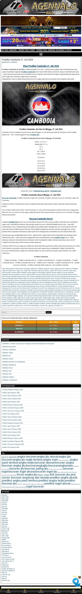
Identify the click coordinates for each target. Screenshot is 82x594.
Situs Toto (5, 534)
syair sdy (4, 563)
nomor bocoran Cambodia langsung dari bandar (37, 296)
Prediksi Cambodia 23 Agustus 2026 (12, 408)
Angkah (4, 539)
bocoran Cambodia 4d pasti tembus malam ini (15, 278)
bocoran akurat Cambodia (19, 272)
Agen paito (5, 520)
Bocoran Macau (6, 545)
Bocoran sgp (5, 530)
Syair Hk (4, 576)
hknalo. (41, 475)
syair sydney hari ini (8, 561)
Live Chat (73, 592)
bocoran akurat (6, 272)
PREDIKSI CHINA (7, 353)
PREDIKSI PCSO (7, 368)
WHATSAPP (57, 592)
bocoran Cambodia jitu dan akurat (66, 282)
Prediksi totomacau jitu (20, 487)
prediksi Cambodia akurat (9, 301)
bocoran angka (31, 272)
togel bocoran (18, 305)
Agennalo (4, 495)
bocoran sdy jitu (59, 469)
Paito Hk (4, 572)
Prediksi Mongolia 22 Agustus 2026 (12, 423)
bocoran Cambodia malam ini (48, 286)
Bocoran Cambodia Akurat (62, 278)
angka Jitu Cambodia (72, 268)
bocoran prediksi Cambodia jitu (54, 290)
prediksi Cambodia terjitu (53, 303)
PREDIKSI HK (6, 356)
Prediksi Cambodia (51, 299)
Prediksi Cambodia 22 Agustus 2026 (12, 441)
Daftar (76, 325)
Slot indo (4, 504)
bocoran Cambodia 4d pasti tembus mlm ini (41, 278)
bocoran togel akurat (21, 471)
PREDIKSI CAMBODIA (10, 62)
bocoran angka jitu (57, 272)
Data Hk (4, 578)
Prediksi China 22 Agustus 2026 (11, 432)
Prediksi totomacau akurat (8, 487)
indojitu (47, 475)
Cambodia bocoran (59, 292)
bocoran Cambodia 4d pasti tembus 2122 (42, 276)
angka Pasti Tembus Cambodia (59, 270)
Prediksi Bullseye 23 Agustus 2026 (12, 405)
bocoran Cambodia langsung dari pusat (28, 286)
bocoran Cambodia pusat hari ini (65, 288)
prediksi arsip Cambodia (63, 298)
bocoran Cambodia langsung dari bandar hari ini (52, 284)
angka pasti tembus (43, 270)
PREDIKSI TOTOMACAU (9, 380)
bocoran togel (67, 290)
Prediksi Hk (5, 565)
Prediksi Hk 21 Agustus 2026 (10, 447)
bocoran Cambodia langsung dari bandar (26, 284)
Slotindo (4, 503)
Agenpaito (5, 518)
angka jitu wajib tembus (9, 270)
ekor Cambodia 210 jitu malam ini (27, 294)
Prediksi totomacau (75, 484)
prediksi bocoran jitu (39, 299)
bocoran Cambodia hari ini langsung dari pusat (49, 280)
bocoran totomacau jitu (10, 475)
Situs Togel (5, 536)
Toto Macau (5, 555)
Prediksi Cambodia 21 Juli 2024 (17, 59)
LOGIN (25, 592)
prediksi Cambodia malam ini (19, 303)
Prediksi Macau (6, 543)
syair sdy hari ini (6, 557)
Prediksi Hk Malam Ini (8, 569)
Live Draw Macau (7, 547)
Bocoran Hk (5, 567)
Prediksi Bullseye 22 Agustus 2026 (12, 438)
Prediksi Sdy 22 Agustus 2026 (11, 435)
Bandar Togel (6, 537)
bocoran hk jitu (5, 469)
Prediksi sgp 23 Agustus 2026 (11, 392)
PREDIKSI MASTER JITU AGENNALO (13, 362)
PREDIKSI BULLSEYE (9, 346)
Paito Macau (5, 549)
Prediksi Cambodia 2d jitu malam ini (68, 299)
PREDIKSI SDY (7, 371)
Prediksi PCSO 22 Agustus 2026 (11, 420)
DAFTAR (41, 592)
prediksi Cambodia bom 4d (66, 301)
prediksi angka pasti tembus (34, 298)
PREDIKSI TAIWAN (8, 377)
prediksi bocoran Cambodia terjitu (23, 299)
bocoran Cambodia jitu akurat (47, 282)
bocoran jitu (15, 290)
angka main (19, 270)
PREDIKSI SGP (7, 374)
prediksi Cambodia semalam (37, 303)
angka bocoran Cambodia (22, 268)
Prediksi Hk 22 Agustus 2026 (10, 414)
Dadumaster (5, 541)
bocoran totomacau (62, 472)
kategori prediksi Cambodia (56, 294)
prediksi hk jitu (26, 484)
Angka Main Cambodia (30, 270)
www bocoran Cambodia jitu (31, 305)
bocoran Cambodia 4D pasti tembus (45, 274)
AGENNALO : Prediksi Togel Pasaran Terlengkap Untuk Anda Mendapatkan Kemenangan (28, 343)
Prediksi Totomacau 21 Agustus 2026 (13, 444)
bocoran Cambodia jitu (32, 282)
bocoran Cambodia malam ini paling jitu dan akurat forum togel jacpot (35, 288)
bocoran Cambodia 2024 (27, 274)
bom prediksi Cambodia (46, 292)
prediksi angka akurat (19, 298)
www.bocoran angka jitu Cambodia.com (51, 305)
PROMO (8, 592)
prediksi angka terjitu (49, 298)
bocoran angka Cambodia (43, 272)
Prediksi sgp (5, 528)
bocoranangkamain (33, 292)
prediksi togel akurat (8, 305)
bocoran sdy (51, 469)
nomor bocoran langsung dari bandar (62, 296)
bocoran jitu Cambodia (26, 290)
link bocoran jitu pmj (70, 294)
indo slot (4, 506)
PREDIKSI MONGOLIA (9, 365)
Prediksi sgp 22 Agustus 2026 (11, 426)
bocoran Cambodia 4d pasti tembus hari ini (67, 276)
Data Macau (5, 551)
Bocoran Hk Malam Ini (8, 570)
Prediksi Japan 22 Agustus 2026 (11, 429)
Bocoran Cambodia (14, 274)
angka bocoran (10, 268)
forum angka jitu (42, 294)
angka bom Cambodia (36, 268)
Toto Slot (4, 526)
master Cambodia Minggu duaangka (12, 296)
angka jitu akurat (49, 268)
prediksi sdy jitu (40, 484)
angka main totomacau (63, 460)
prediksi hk (19, 484)
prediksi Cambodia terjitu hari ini (70, 303)
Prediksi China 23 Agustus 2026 (11, 398)
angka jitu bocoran (59, 268)
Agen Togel (5, 497)
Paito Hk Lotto (6, 574)
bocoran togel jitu (11, 292)
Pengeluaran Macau (7, 553)
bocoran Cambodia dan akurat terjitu (25, 280)
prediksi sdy (33, 484)
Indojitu (4, 516)
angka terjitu (72, 270)
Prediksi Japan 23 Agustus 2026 (11, 395)
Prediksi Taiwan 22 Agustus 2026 (12, 417)
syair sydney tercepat (8, 559)
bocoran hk (76, 466)
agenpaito (13, 457)
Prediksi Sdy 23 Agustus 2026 (11, 401)
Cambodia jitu (69, 292)
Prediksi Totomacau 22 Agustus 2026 (13, 411)
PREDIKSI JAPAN (7, 359)
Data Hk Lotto (6, 580)
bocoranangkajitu (22, 292)
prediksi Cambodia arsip (25, 301)
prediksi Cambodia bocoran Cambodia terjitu (45, 301)
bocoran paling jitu (39, 290)
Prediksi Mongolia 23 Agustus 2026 (12, 389)
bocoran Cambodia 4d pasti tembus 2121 (17, 276)
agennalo (5, 457)
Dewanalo (5, 532)
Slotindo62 (5, 501)
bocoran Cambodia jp (8, 284)
